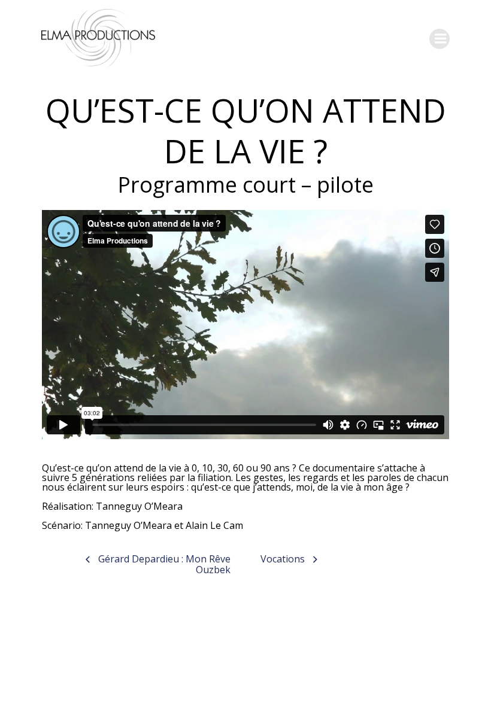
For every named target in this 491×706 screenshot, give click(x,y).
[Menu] (439, 39)
